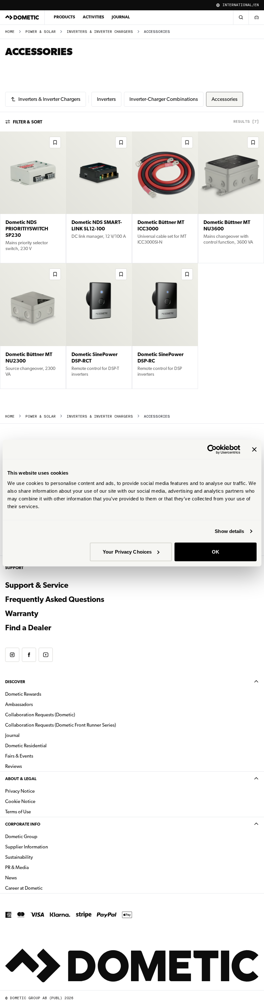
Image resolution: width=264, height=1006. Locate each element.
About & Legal (20, 778)
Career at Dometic (44, 888)
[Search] (241, 17)
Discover (15, 681)
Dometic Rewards (23, 694)
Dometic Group (41, 836)
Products (64, 17)
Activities (93, 17)
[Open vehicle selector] (256, 17)
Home (9, 32)
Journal (121, 17)
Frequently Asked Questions (54, 599)
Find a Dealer (28, 627)
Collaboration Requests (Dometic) (40, 715)
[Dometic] (22, 17)
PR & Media (37, 867)
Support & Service (36, 585)
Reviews (13, 766)
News (31, 878)
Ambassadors (19, 704)
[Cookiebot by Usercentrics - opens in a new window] (212, 449)
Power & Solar (40, 32)
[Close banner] (254, 449)
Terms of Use (18, 812)
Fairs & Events (19, 756)
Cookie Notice (20, 801)
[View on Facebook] (29, 655)
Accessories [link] (157, 32)
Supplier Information (26, 847)
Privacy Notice (20, 791)
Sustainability (19, 857)
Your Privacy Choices (127, 551)
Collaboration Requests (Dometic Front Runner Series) (60, 725)
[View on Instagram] (12, 655)
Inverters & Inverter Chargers (100, 32)
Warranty (21, 613)
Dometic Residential (46, 745)
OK (215, 551)
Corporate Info (22, 824)
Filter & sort (27, 121)
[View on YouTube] (46, 655)
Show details (229, 531)
